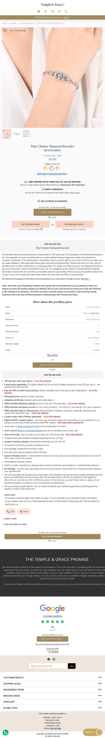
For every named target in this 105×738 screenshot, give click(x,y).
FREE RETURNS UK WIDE (16, 524)
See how (85, 279)
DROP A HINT (11, 519)
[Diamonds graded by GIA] (52, 651)
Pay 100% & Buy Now (74, 224)
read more (95, 313)
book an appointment (60, 584)
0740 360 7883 (55, 728)
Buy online (52, 355)
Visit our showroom (52, 537)
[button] (42, 229)
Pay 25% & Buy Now (30, 224)
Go (71, 666)
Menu (38, 10)
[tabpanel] (52, 77)
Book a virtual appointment (30, 430)
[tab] (6, 134)
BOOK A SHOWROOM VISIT (52, 212)
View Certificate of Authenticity (54, 201)
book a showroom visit (28, 426)
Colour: (52, 164)
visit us (66, 17)
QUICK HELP (10, 495)
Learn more (74, 193)
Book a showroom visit (51, 365)
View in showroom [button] (16, 31)
